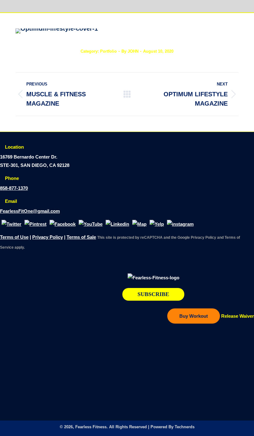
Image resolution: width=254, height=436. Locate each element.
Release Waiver (237, 316)
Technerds (185, 427)
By (129, 51)
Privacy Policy (47, 237)
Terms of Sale (81, 237)
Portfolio (108, 51)
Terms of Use (14, 237)
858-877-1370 (14, 188)
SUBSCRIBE (153, 294)
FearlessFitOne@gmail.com (30, 211)
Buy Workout (193, 316)
